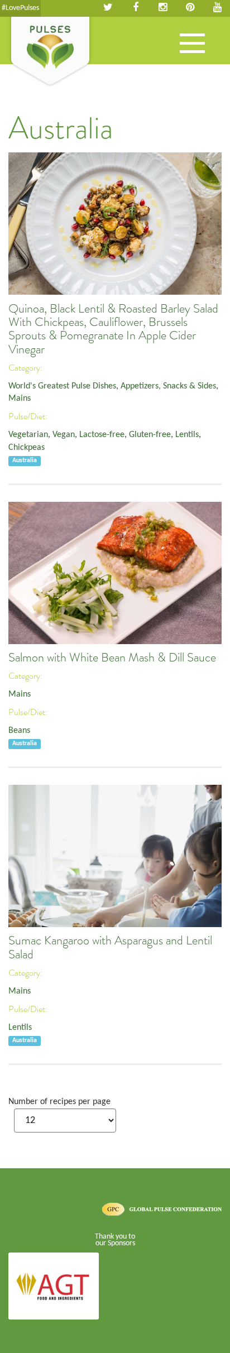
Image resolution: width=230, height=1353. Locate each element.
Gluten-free (150, 434)
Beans (19, 730)
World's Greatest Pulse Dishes (62, 386)
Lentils (187, 434)
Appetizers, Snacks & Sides (168, 386)
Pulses (50, 52)
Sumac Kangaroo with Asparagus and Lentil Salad (110, 947)
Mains (19, 398)
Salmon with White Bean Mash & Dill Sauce (112, 657)
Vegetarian (28, 434)
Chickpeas (26, 447)
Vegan (63, 434)
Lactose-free (101, 434)
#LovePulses (20, 8)
